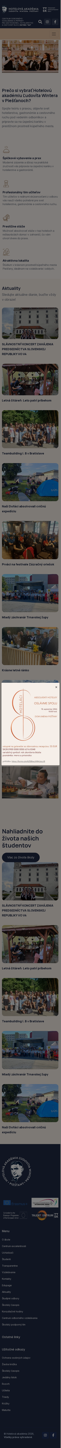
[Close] (56, 687)
